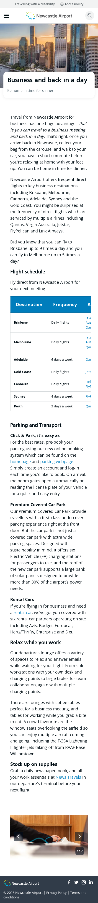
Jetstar (90, 317)
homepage (20, 461)
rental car (23, 612)
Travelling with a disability (35, 4)
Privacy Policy (56, 892)
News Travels (68, 777)
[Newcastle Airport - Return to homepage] (49, 15)
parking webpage (56, 461)
